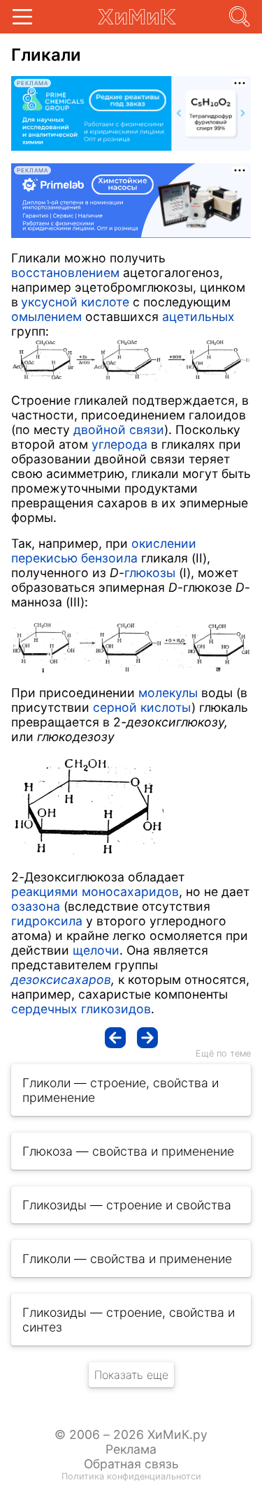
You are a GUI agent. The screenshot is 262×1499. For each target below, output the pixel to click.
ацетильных (198, 316)
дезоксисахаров (61, 979)
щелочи (96, 950)
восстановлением (65, 272)
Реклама (131, 1449)
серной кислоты (142, 707)
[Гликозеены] (147, 1037)
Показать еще (131, 1375)
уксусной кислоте (75, 301)
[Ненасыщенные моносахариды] (115, 1037)
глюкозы (149, 572)
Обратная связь (131, 1463)
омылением (46, 316)
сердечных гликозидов (81, 1008)
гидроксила (46, 920)
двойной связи (118, 429)
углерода (119, 444)
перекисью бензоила (74, 558)
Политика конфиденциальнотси (131, 1476)
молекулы (168, 692)
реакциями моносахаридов (95, 891)
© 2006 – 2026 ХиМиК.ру (131, 1434)
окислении (163, 543)
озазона (35, 906)
